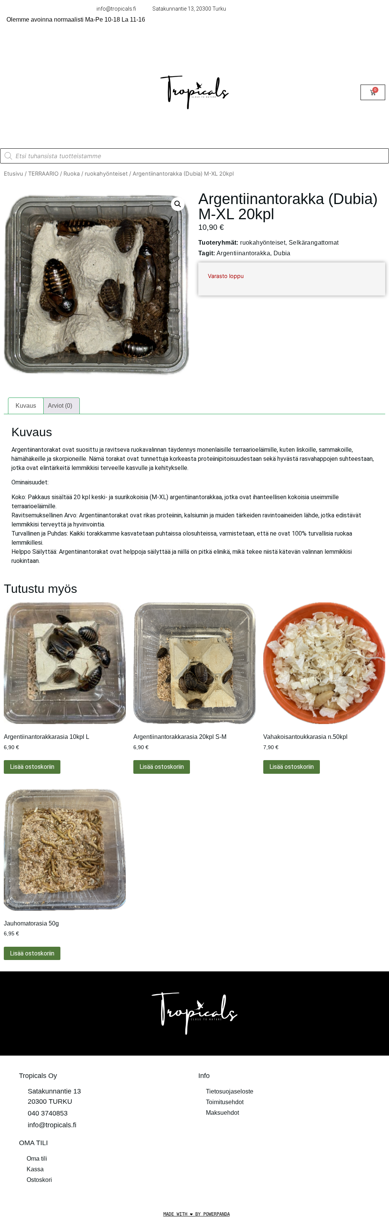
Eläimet (21, 83)
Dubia (282, 253)
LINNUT (22, 48)
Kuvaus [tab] (26, 405)
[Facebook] (273, 1147)
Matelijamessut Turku (40, 118)
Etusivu (13, 173)
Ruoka (71, 173)
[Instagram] (294, 1147)
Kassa (35, 1169)
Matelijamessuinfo (35, 135)
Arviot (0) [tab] (60, 405)
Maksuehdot (222, 1112)
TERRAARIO (29, 66)
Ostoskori (39, 1180)
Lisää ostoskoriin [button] (32, 766)
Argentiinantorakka (243, 253)
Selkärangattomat (313, 242)
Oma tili (37, 1158)
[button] (178, 204)
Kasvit (59, 83)
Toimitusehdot (225, 1102)
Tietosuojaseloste (229, 1091)
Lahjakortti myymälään (41, 100)
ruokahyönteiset (106, 173)
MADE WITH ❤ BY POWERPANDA (196, 1214)
